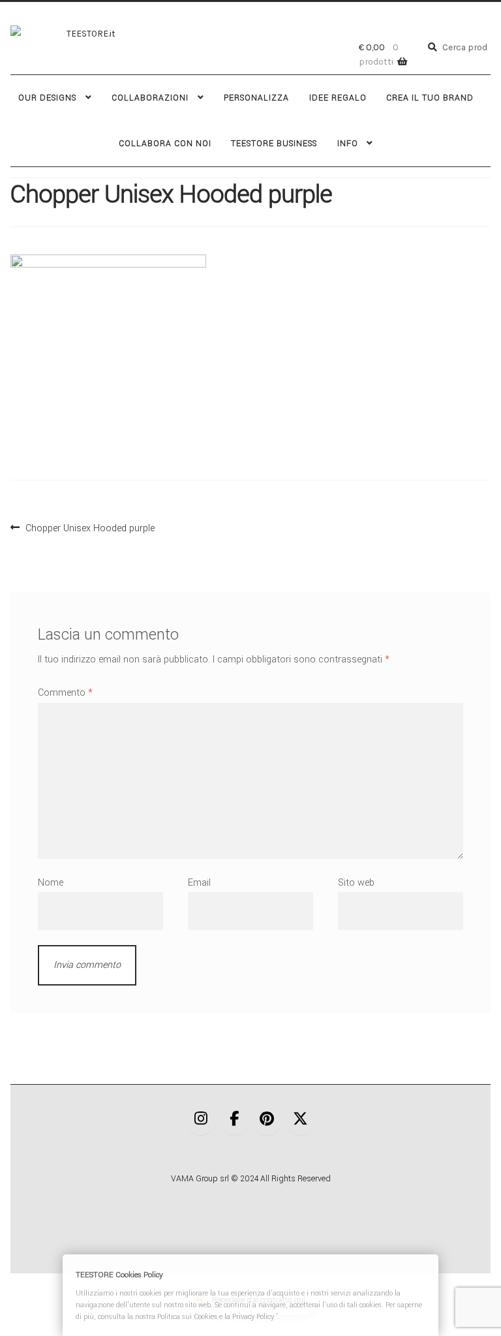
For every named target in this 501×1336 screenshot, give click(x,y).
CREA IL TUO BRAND (430, 98)
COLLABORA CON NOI (165, 143)
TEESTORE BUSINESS (274, 143)
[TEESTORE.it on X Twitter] (300, 1120)
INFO (347, 143)
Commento (65, 693)
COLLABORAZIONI (150, 98)
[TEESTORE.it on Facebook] (234, 1120)
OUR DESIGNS (47, 98)
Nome (50, 883)
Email (199, 883)
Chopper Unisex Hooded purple (90, 526)
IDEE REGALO (338, 98)
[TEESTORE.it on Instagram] (201, 1120)
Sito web (356, 883)
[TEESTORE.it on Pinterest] (267, 1120)
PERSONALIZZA (256, 98)
